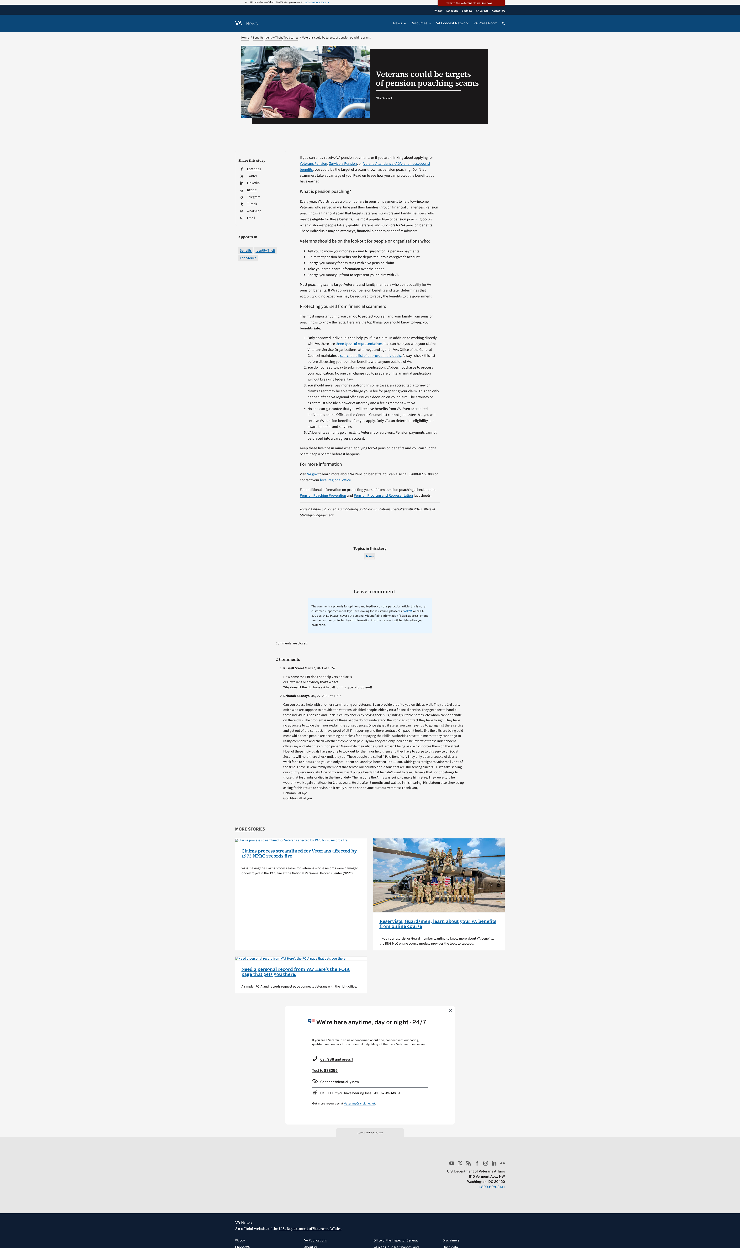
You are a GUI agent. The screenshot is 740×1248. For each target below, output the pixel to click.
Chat (339, 1082)
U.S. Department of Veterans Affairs (310, 1228)
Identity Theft (265, 250)
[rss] (468, 1163)
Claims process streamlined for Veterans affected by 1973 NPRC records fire (299, 853)
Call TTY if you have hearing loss (360, 1093)
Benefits (246, 250)
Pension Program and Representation (383, 495)
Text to (325, 1070)
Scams (369, 556)
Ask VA (408, 611)
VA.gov (312, 474)
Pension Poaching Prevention (323, 495)
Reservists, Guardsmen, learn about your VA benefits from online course (437, 923)
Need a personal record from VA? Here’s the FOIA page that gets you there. (295, 971)
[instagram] (485, 1163)
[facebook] (477, 1163)
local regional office (335, 480)
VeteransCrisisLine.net (359, 1103)
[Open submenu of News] (404, 23)
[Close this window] (451, 1010)
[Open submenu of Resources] (429, 23)
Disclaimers (451, 1240)
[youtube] (451, 1163)
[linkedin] (494, 1163)
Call (336, 1059)
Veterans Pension (313, 163)
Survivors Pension (343, 163)
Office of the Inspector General (395, 1240)
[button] (503, 23)
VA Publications (315, 1240)
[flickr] (502, 1163)
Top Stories (248, 258)
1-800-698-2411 (491, 1187)
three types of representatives (359, 343)
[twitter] (460, 1163)
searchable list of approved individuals (370, 355)
